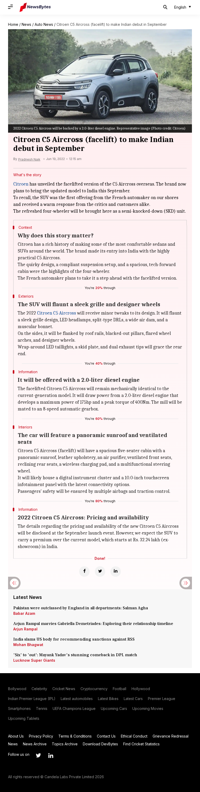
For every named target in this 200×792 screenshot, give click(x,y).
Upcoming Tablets (23, 718)
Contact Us (106, 736)
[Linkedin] (115, 571)
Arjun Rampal (25, 629)
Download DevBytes (100, 744)
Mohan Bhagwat (28, 644)
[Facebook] (84, 571)
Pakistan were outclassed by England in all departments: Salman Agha (80, 608)
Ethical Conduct (134, 736)
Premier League (161, 698)
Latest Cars (133, 698)
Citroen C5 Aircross (56, 313)
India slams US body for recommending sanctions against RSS (74, 639)
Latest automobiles (77, 698)
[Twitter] (100, 571)
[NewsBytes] (35, 7)
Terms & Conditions (75, 736)
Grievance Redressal (171, 736)
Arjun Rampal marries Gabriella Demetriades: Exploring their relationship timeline (93, 623)
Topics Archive (65, 744)
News (26, 24)
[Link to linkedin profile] (51, 755)
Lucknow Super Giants (34, 660)
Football (119, 688)
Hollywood (141, 688)
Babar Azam (24, 613)
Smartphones (19, 708)
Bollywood (17, 688)
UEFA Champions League (74, 708)
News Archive (35, 744)
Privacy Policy (41, 736)
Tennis (41, 708)
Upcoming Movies (147, 708)
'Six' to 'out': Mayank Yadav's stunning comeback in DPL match (75, 655)
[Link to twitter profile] (38, 755)
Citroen (20, 184)
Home (13, 24)
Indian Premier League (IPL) (31, 698)
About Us (16, 736)
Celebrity (39, 688)
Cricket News (63, 688)
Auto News (44, 24)
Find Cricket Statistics (141, 744)
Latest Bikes (108, 698)
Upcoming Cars (114, 708)
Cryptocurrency (94, 688)
